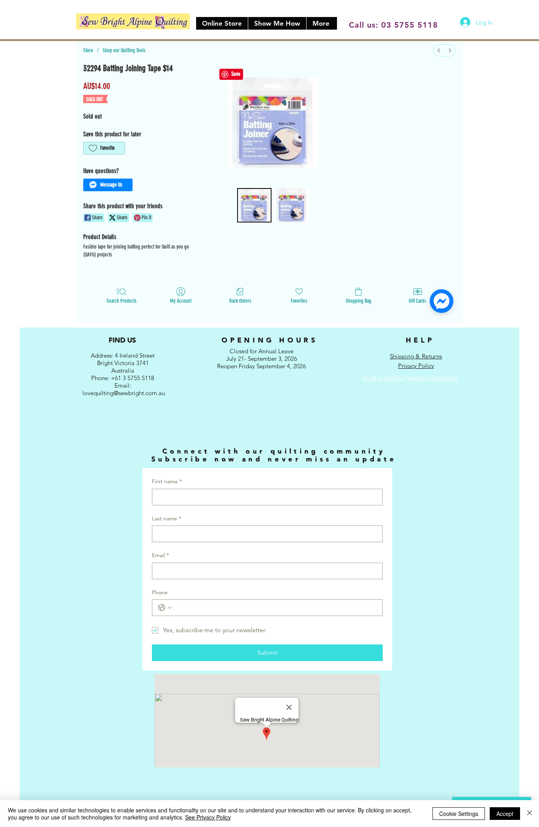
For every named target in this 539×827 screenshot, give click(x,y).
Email (160, 555)
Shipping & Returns (416, 356)
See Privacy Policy (208, 817)
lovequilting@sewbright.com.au (123, 393)
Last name (166, 518)
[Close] (529, 813)
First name (167, 481)
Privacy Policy (416, 365)
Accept (504, 814)
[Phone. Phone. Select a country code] (165, 607)
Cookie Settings (458, 814)
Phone (160, 592)
